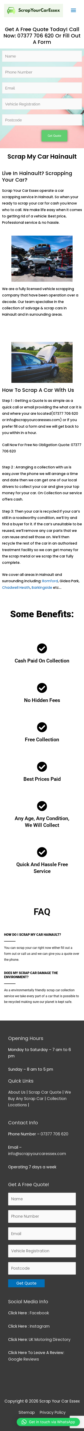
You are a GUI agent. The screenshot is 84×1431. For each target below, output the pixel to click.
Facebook (40, 1313)
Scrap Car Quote (45, 1092)
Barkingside (42, 587)
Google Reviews (24, 1359)
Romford (50, 581)
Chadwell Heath (16, 587)
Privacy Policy (53, 1412)
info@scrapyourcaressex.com (37, 1153)
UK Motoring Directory (50, 1339)
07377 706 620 (54, 1134)
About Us (16, 1092)
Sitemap (27, 1412)
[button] (48, 1422)
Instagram (40, 1326)
